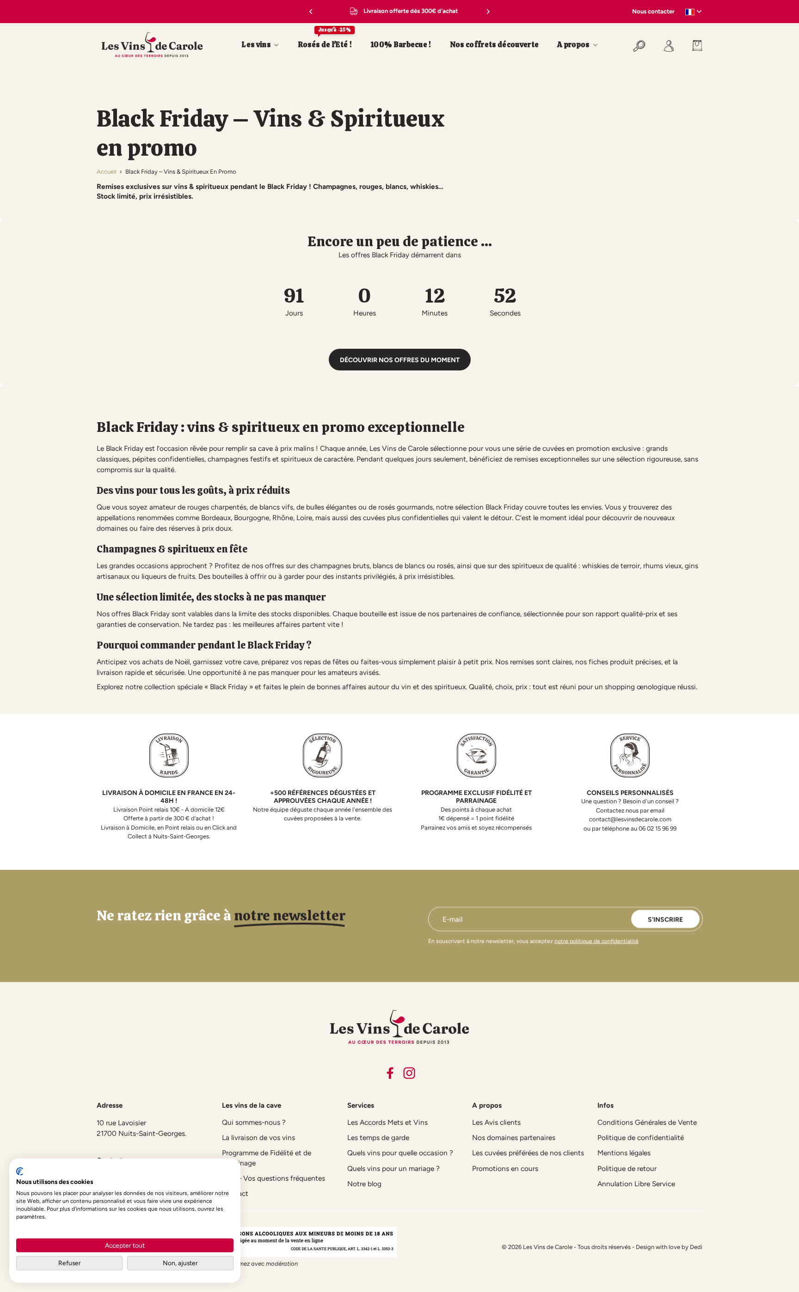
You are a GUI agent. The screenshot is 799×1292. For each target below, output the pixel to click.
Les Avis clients (496, 1122)
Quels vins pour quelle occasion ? (400, 1152)
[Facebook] (390, 1073)
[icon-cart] (692, 45)
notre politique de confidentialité (596, 941)
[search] (639, 45)
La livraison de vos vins (258, 1137)
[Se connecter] (669, 45)
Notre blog (364, 1183)
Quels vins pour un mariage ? (393, 1168)
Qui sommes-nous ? (254, 1122)
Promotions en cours (505, 1168)
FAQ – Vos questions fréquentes (273, 1178)
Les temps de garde (378, 1137)
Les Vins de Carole (547, 1246)
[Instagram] (409, 1073)
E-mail (452, 919)
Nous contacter (653, 11)
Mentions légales (624, 1152)
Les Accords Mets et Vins (387, 1122)
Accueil (107, 171)
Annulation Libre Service (636, 1183)
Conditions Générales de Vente (647, 1122)
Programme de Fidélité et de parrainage (266, 1157)
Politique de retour (627, 1168)
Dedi (696, 1246)
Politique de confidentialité (640, 1137)
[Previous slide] (309, 11)
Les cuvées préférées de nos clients (528, 1152)
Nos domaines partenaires (513, 1137)
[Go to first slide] (490, 11)
